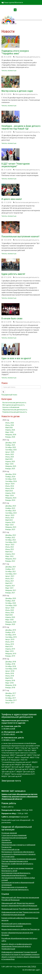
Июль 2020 (9, 610)
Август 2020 (9, 608)
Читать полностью (8, 70)
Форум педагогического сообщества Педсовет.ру (20, 929)
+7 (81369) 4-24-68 (8, 729)
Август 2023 (9, 515)
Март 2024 (9, 495)
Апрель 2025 (10, 461)
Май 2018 (9, 678)
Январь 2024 (10, 500)
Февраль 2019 (10, 653)
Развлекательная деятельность (14, 412)
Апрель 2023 (10, 522)
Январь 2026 (10, 437)
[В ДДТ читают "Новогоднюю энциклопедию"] (10, 154)
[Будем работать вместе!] (10, 265)
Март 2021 (9, 588)
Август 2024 (9, 484)
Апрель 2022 (10, 554)
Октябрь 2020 (10, 603)
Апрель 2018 (10, 680)
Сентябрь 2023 (11, 513)
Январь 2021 (10, 593)
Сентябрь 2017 (11, 700)
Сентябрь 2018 (11, 669)
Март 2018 (9, 683)
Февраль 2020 (10, 622)
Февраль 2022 (10, 559)
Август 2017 (9, 703)
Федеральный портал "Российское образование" (20, 909)
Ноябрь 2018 (10, 664)
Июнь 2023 (9, 518)
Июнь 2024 (9, 488)
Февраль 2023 (10, 527)
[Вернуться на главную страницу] (8, 17)
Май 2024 (9, 491)
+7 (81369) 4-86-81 (8, 734)
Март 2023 (9, 525)
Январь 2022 (10, 561)
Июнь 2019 (9, 644)
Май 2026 (9, 427)
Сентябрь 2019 (11, 637)
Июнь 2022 (9, 549)
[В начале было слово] (10, 309)
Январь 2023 (10, 529)
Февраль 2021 (10, 590)
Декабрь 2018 (10, 662)
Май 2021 (9, 583)
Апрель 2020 (10, 617)
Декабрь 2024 (10, 474)
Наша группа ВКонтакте (13, 2)
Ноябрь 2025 (10, 445)
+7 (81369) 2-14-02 (8, 740)
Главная (4, 23)
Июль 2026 (9, 423)
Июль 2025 (9, 454)
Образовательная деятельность (14, 410)
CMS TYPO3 (31, 966)
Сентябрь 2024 (11, 481)
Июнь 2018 (9, 676)
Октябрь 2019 (10, 635)
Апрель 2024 (10, 493)
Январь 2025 (10, 468)
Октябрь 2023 (10, 510)
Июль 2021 (9, 578)
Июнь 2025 (9, 457)
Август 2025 (9, 452)
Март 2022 (9, 556)
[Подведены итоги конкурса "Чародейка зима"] (10, 42)
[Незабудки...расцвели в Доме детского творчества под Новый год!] (10, 117)
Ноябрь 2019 (10, 632)
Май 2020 (9, 615)
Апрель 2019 (10, 649)
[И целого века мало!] (10, 190)
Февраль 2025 (10, 466)
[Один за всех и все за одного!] (10, 349)
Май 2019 (9, 646)
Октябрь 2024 (10, 479)
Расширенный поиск (9, 395)
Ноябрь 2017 (10, 696)
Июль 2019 (9, 642)
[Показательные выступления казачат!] (10, 227)
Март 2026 (9, 432)
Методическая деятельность (13, 405)
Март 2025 (9, 464)
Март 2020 (9, 619)
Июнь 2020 (9, 612)
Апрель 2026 (10, 430)
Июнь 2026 (9, 425)
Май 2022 (9, 552)
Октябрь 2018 (10, 666)
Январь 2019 (10, 656)
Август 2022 (9, 544)
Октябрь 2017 (10, 698)
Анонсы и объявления (10, 407)
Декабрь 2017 (10, 693)
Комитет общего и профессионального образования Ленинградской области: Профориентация (16, 946)
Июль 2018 (9, 673)
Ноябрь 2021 (10, 569)
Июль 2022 (9, 547)
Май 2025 (9, 459)
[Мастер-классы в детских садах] (10, 82)
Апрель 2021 (10, 586)
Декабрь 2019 (10, 630)
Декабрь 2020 (10, 598)
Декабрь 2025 (10, 443)
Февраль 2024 (10, 498)
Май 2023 (9, 520)
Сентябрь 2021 (11, 574)
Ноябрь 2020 (10, 601)
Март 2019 (9, 651)
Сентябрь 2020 (11, 605)
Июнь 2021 (9, 581)
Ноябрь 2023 (10, 508)
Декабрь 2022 (10, 535)
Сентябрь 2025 (11, 450)
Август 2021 (9, 576)
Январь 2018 (10, 687)
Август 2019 (9, 639)
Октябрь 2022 (10, 540)
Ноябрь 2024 (10, 477)
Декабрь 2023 (10, 506)
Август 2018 (9, 671)
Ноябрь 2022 (10, 537)
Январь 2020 (10, 624)
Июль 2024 (9, 486)
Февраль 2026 (10, 434)
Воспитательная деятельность (14, 402)
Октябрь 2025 (10, 447)
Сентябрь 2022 (11, 542)
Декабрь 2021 (10, 567)
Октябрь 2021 (10, 571)
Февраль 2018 (10, 685)
